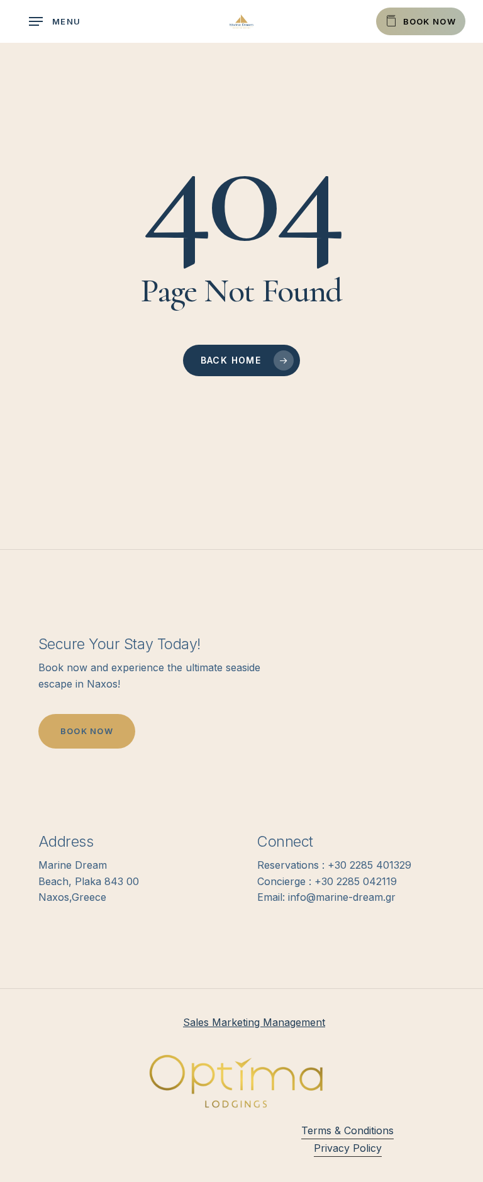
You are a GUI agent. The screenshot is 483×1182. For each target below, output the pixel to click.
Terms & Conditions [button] (347, 1130)
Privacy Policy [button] (348, 1148)
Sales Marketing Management (254, 1022)
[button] (55, 21)
